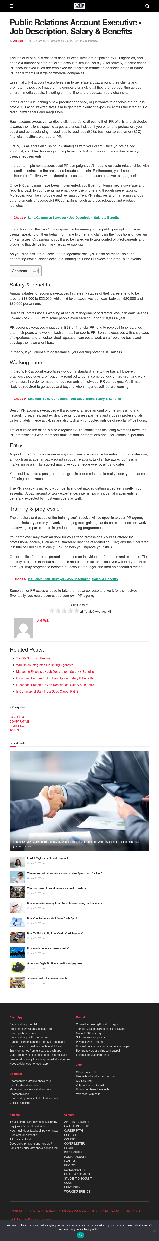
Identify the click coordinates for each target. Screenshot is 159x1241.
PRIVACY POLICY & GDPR (78, 1211)
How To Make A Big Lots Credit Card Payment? (55, 933)
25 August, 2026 (23, 846)
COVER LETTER (74, 1143)
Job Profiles (90, 41)
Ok (80, 1235)
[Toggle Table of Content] (33, 271)
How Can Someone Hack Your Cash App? (52, 918)
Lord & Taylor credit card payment (47, 858)
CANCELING (17, 717)
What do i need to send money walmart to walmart (57, 888)
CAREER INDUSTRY (77, 1126)
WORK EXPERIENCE (77, 1191)
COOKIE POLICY (110, 1211)
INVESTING (17, 726)
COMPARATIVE (19, 721)
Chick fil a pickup (20, 1102)
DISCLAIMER (133, 1211)
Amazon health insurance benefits (47, 978)
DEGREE (69, 1148)
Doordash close (19, 1094)
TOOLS (14, 730)
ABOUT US (16, 1211)
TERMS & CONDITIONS (42, 1211)
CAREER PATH (73, 1130)
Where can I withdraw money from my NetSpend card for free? (64, 873)
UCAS (68, 1183)
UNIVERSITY (72, 1187)
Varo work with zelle (88, 1094)
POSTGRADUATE (75, 1157)
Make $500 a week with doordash (30, 1089)
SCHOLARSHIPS (74, 1170)
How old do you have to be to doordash (34, 1098)
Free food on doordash (24, 1085)
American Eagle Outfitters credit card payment (55, 963)
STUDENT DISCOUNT (78, 1178)
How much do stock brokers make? (48, 948)
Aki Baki (18, 41)
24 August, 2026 (37, 908)
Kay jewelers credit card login (28, 1126)
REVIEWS (70, 1165)
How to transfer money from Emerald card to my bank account (64, 903)
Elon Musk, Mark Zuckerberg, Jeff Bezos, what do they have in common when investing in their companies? (76, 841)
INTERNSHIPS (73, 1152)
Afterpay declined (20, 1139)
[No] (154, 1231)
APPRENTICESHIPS (76, 1122)
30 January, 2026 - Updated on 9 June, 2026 (54, 41)
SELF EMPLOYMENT (77, 1174)
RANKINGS (71, 1161)
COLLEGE (70, 1135)
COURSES (70, 1139)
